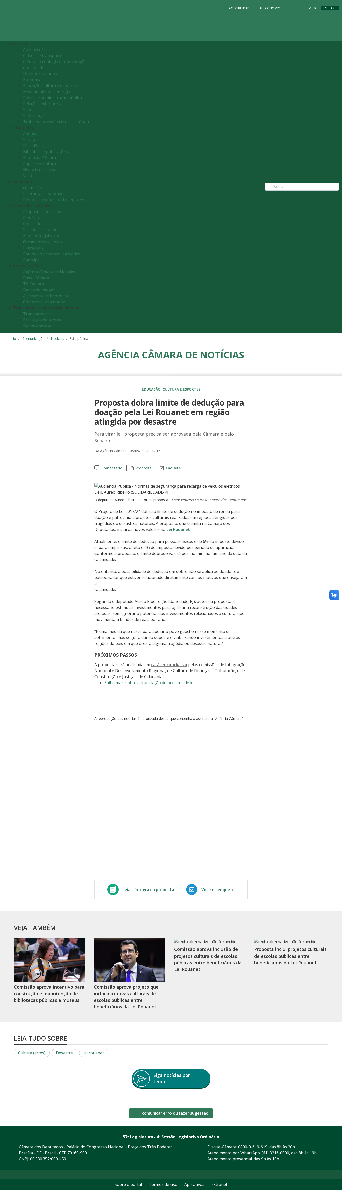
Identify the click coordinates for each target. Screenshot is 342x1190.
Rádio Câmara (36, 278)
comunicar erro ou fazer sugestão (174, 1113)
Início (12, 338)
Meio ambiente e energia (46, 91)
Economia (32, 79)
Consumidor (34, 67)
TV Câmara (33, 284)
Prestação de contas (42, 320)
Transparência (37, 314)
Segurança (33, 115)
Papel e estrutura (39, 163)
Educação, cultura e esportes (50, 85)
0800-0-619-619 (252, 1147)
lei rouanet (93, 1053)
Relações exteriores (41, 103)
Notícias (57, 338)
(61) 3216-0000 (275, 1153)
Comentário (111, 468)
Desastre (64, 1053)
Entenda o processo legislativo (51, 254)
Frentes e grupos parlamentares (53, 199)
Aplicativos (194, 1184)
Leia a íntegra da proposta (148, 889)
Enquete (173, 468)
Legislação (33, 248)
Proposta (144, 468)
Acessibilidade (240, 8)
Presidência (34, 145)
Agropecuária (36, 49)
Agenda (30, 133)
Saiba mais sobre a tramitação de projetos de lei (149, 682)
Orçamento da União (42, 242)
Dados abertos (37, 326)
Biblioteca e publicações (45, 151)
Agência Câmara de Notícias (49, 272)
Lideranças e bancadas (44, 193)
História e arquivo (40, 169)
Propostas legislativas (43, 211)
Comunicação (33, 338)
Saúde (29, 109)
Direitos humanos (40, 73)
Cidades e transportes (43, 55)
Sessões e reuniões (41, 229)
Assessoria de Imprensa (45, 296)
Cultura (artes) (31, 1053)
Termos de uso (163, 1184)
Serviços (31, 139)
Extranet (219, 1184)
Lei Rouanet (178, 529)
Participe (31, 260)
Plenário (31, 217)
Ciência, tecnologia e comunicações (56, 61)
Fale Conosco (269, 8)
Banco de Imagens (40, 290)
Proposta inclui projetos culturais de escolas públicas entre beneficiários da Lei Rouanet (290, 956)
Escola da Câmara (39, 157)
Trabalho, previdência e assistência (56, 121)
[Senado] (300, 8)
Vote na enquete (218, 889)
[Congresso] (290, 8)
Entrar (328, 8)
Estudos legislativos (41, 236)
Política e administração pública (52, 97)
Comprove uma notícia (44, 302)
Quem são (32, 187)
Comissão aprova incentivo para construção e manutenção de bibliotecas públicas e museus (49, 993)
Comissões (33, 223)
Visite (28, 175)
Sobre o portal (128, 1184)
